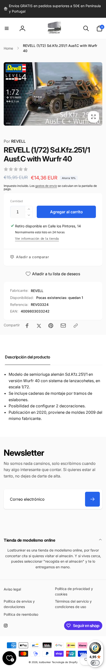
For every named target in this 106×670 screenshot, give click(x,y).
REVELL (15, 141)
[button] (6, 28)
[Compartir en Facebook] (27, 325)
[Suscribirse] (92, 499)
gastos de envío (46, 186)
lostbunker (45, 662)
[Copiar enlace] (75, 325)
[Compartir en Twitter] (38, 325)
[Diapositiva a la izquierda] (9, 94)
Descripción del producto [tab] (27, 357)
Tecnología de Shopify (65, 662)
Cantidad (16, 201)
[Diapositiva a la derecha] (97, 94)
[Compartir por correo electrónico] (63, 325)
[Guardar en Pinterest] (50, 325)
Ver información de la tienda (37, 238)
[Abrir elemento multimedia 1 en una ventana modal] (53, 94)
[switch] (95, 663)
